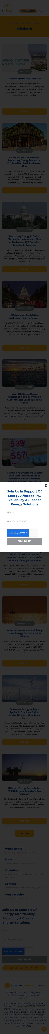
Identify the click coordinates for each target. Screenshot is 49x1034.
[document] (24, 517)
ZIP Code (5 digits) (16, 521)
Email (10, 512)
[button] (46, 485)
